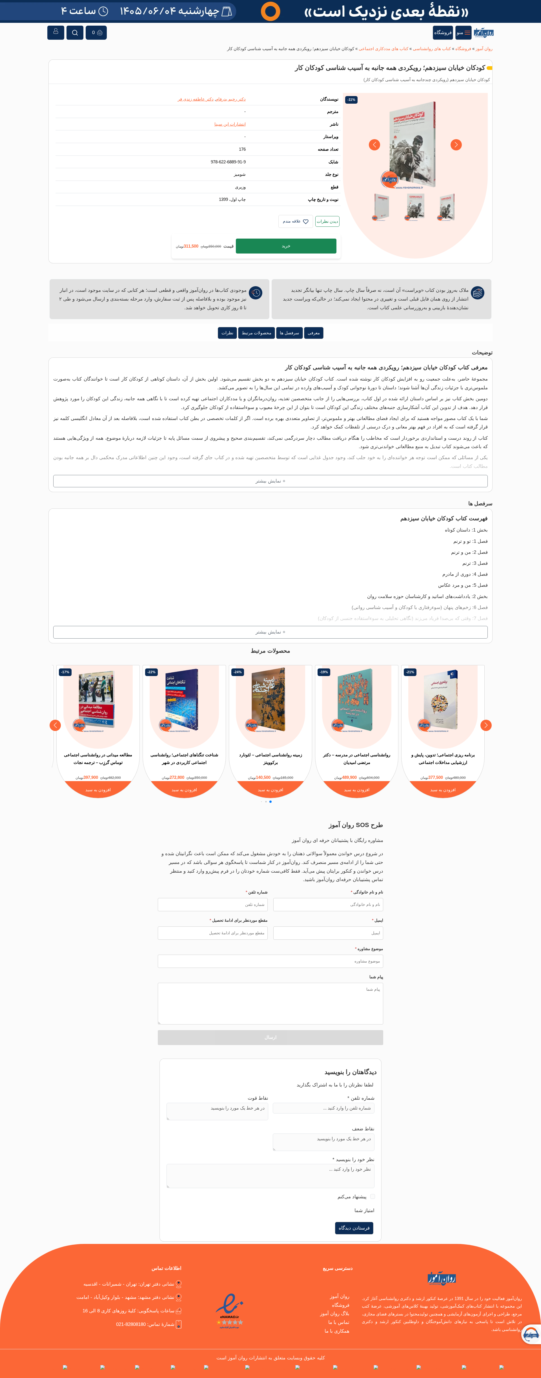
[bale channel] (193, 1369)
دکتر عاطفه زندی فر (196, 99)
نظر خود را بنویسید (353, 1159)
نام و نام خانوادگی (367, 892)
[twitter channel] (486, 1369)
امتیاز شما (364, 1210)
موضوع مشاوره (369, 948)
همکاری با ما (337, 1331)
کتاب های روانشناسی (432, 48)
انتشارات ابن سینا (230, 124)
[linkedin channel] (359, 1369)
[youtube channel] (230, 1369)
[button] (374, 145)
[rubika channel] (87, 1369)
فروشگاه (463, 48)
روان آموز (484, 48)
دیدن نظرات (327, 221)
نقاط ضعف (363, 1129)
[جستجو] (74, 33)
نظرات (227, 332)
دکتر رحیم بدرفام (231, 99)
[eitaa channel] (123, 1369)
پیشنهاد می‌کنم (352, 1196)
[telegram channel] (400, 1369)
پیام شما (376, 977)
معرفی (314, 332)
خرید (286, 245)
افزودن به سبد (443, 789)
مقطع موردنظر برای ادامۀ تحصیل (239, 920)
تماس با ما (338, 1322)
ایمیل (377, 920)
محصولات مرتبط (256, 332)
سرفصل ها (289, 332)
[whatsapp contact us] (276, 1369)
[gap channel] (52, 1369)
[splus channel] (158, 1369)
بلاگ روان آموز (334, 1313)
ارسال (270, 1037)
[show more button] (270, 481)
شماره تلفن (257, 892)
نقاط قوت (258, 1098)
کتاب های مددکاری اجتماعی (383, 48)
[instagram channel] (444, 1369)
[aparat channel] (320, 1369)
